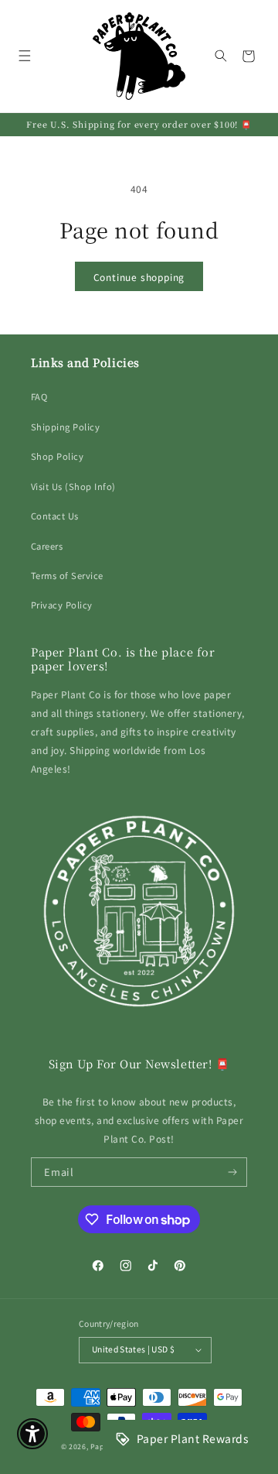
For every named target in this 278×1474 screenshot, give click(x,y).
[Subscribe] (232, 1172)
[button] (24, 56)
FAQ (39, 396)
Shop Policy (57, 456)
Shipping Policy (65, 426)
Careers (47, 546)
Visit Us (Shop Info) (73, 486)
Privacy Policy (62, 604)
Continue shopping (139, 276)
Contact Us (55, 515)
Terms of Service (67, 575)
